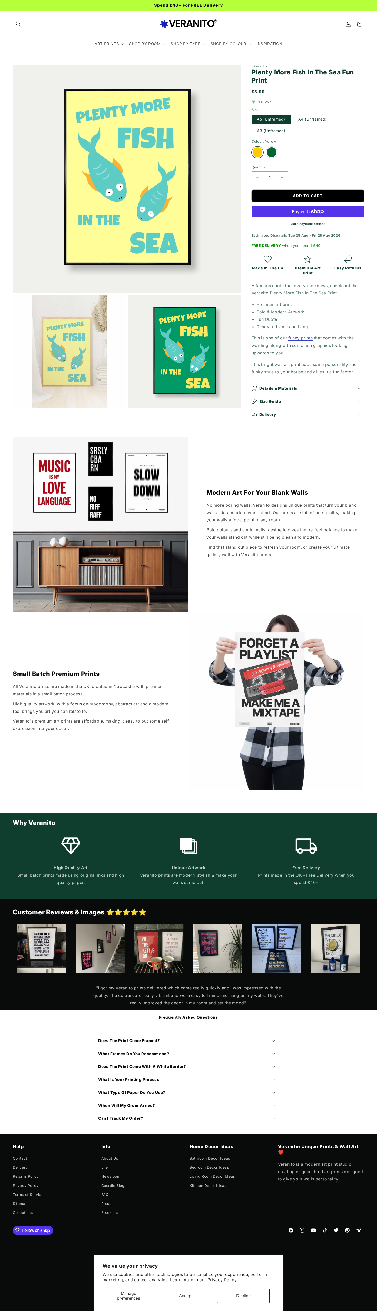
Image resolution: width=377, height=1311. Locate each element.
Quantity (258, 167)
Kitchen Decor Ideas (208, 1185)
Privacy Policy (25, 1185)
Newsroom (111, 1176)
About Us (109, 1158)
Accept (186, 1295)
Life (104, 1167)
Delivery (20, 1167)
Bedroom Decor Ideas (209, 1167)
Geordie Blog (113, 1185)
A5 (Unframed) (271, 119)
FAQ (105, 1194)
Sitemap (20, 1203)
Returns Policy (26, 1176)
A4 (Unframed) (312, 119)
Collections (23, 1212)
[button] (18, 24)
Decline (243, 1295)
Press (106, 1203)
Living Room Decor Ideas (212, 1176)
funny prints (300, 338)
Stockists (109, 1212)
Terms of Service (28, 1194)
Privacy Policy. (222, 1279)
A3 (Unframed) (271, 130)
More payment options (307, 224)
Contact (20, 1158)
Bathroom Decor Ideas (210, 1158)
